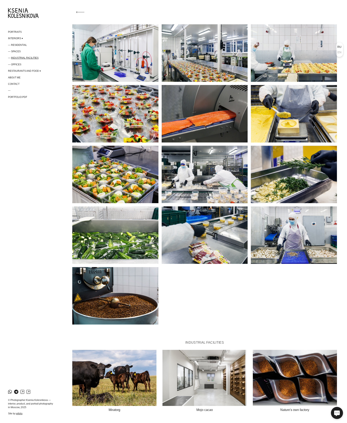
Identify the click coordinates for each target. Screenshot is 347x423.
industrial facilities (25, 57)
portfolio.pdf (17, 97)
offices (16, 64)
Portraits (15, 32)
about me (14, 77)
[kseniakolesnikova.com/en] (23, 13)
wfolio (19, 413)
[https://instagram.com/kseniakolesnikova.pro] (22, 391)
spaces (16, 51)
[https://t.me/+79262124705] (16, 391)
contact (13, 84)
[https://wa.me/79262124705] (10, 391)
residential (19, 45)
